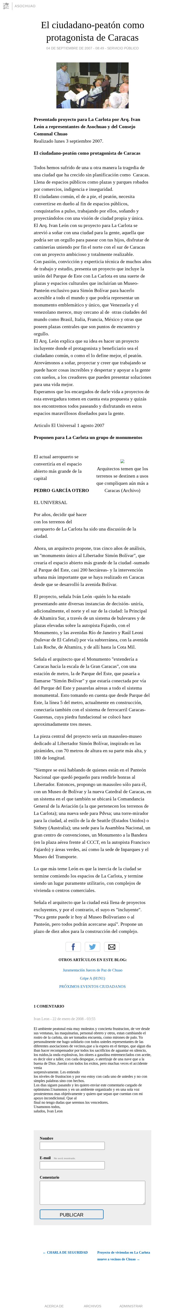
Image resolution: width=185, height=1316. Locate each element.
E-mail (58, 1158)
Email (111, 947)
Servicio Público (123, 48)
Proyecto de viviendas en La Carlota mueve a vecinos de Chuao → (123, 1256)
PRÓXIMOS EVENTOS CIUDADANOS (92, 986)
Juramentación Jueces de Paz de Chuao (92, 970)
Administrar (131, 1306)
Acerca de (54, 1306)
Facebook (73, 947)
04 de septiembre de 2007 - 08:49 (75, 48)
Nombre (46, 1138)
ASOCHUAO (25, 6)
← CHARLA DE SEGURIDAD (65, 1252)
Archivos (92, 1306)
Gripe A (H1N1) (92, 978)
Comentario (49, 1177)
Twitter (92, 947)
